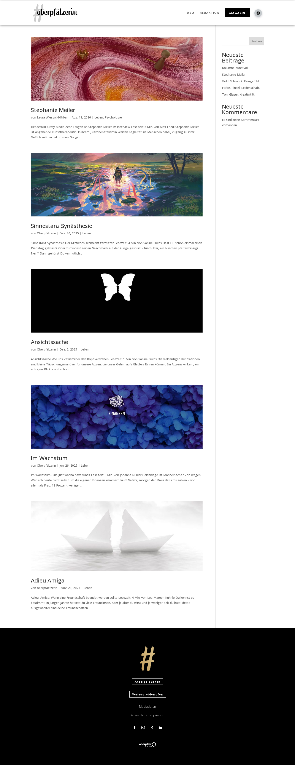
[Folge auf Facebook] (134, 727)
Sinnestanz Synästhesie (61, 226)
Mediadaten (147, 706)
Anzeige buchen (147, 681)
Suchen (257, 41)
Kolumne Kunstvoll (235, 68)
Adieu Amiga (48, 580)
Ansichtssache (49, 342)
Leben (98, 117)
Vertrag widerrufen (147, 694)
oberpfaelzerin (47, 588)
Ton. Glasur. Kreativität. (238, 94)
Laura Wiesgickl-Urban (52, 117)
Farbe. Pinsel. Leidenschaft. (241, 88)
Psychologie (113, 117)
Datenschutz (138, 715)
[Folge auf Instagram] (143, 727)
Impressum (157, 715)
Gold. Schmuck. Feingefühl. (240, 81)
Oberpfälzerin (46, 233)
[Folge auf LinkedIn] (160, 727)
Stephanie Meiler (53, 110)
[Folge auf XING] (151, 727)
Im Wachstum (49, 458)
